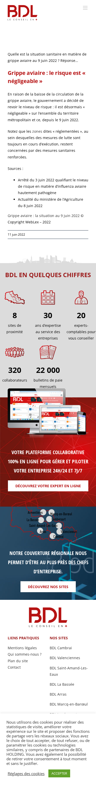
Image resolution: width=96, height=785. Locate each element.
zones (37, 131)
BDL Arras (58, 694)
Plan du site (18, 660)
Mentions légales (22, 647)
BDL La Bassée (62, 684)
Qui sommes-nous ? (24, 654)
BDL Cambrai (61, 647)
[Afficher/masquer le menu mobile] (85, 7)
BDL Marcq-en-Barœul (69, 704)
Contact (14, 667)
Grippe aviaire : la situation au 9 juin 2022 (44, 215)
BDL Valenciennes (65, 657)
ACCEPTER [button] (59, 773)
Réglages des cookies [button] (26, 773)
